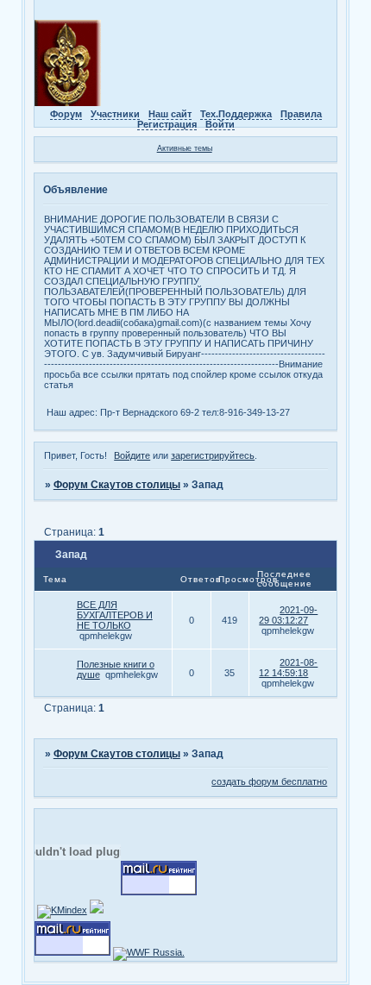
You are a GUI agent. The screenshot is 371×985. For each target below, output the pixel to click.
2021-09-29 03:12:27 (288, 615)
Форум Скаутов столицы (116, 485)
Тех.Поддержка (236, 114)
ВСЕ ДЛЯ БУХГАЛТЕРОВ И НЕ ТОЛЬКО (115, 615)
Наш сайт (170, 114)
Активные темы (184, 148)
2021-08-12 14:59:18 (288, 667)
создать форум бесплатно (269, 781)
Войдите (132, 455)
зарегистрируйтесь (213, 455)
